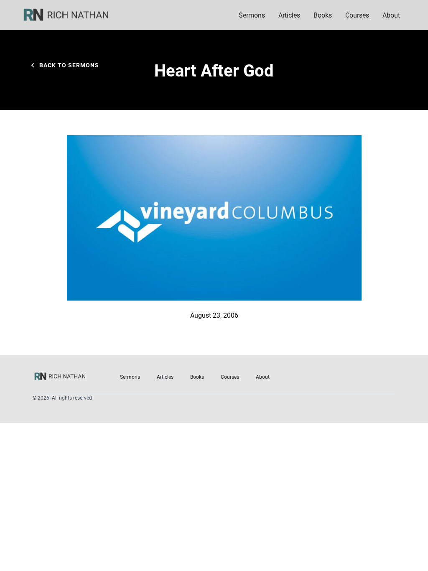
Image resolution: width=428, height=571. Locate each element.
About (263, 376)
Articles (289, 14)
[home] (71, 15)
